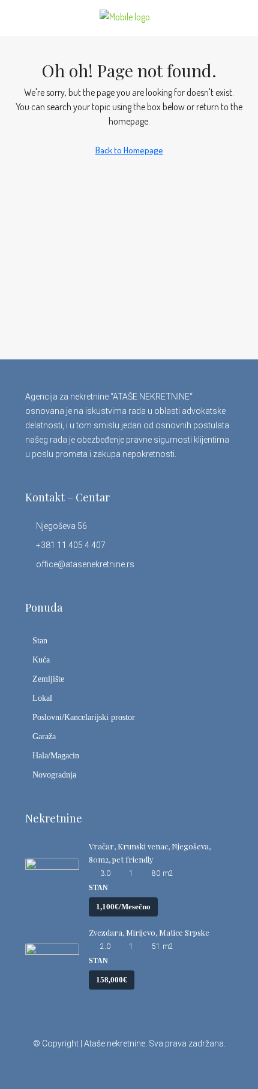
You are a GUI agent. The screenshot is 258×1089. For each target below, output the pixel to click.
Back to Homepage (129, 150)
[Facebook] (76, 1067)
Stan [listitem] (39, 640)
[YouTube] (160, 1067)
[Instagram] (118, 1067)
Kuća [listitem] (41, 659)
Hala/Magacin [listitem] (55, 755)
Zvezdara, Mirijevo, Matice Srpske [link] (149, 932)
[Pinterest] (181, 1067)
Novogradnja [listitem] (54, 774)
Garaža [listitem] (44, 736)
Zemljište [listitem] (48, 678)
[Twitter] (97, 1067)
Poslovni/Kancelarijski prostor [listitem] (83, 717)
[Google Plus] (139, 1067)
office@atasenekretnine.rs (85, 564)
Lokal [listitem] (42, 698)
